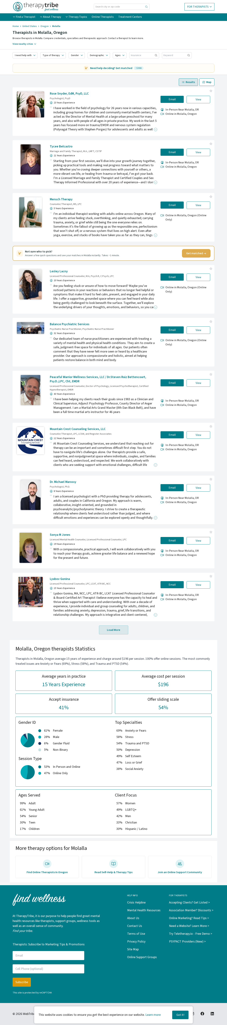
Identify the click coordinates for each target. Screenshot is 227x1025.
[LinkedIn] (212, 1014)
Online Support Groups (142, 957)
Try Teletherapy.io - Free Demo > (190, 934)
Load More (113, 630)
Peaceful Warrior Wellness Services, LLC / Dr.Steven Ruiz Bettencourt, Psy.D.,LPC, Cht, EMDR (98, 379)
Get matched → (196, 253)
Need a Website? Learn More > (189, 926)
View (198, 99)
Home (16, 26)
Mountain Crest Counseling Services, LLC (78, 429)
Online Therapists (103, 17)
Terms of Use (136, 934)
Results (190, 82)
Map (208, 82)
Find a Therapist (25, 17)
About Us (133, 918)
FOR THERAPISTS (198, 7)
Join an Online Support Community (180, 872)
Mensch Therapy (61, 199)
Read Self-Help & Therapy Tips (113, 872)
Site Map (133, 949)
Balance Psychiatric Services (69, 324)
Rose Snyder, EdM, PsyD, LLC (69, 93)
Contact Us (134, 926)
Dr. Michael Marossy (63, 482)
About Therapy (52, 17)
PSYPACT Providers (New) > (187, 941)
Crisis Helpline (136, 902)
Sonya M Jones (60, 535)
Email (172, 99)
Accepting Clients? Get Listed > (189, 902)
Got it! (180, 1015)
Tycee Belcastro (61, 146)
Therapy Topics (77, 17)
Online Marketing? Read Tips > (189, 918)
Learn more (153, 1015)
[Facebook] (202, 1014)
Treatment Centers (130, 17)
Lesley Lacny (59, 271)
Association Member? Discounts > (191, 910)
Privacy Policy (136, 941)
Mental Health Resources (143, 910)
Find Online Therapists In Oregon (47, 872)
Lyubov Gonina (60, 579)
